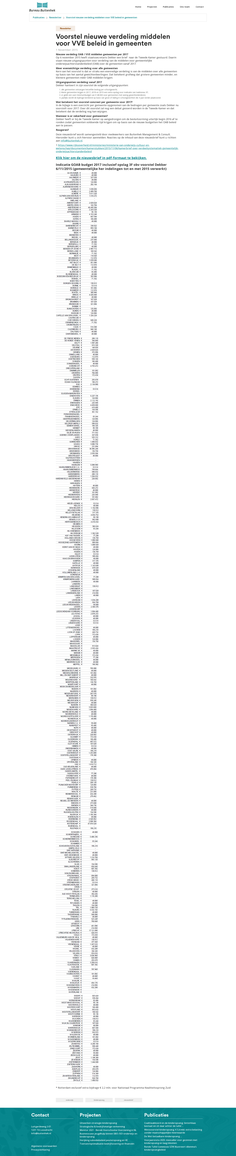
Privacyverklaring (40, 1149)
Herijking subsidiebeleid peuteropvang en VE (104, 1140)
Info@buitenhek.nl (41, 1133)
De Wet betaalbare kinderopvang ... (163, 1136)
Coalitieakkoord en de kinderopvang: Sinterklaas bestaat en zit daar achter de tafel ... (170, 1124)
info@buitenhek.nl (71, 140)
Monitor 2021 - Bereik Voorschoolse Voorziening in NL (108, 1130)
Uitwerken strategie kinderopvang (98, 1122)
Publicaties (168, 6)
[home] (42, 6)
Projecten (152, 6)
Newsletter (55, 17)
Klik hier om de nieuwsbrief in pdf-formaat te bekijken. (101, 157)
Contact (200, 6)
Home (138, 6)
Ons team (185, 6)
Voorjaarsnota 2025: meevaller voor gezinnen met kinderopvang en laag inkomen (170, 1142)
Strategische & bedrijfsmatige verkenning (102, 1126)
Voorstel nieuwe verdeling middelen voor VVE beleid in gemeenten (101, 17)
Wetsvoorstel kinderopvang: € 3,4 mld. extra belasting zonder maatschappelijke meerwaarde (173, 1131)
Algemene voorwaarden (44, 1146)
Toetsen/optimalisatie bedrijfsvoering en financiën (107, 1143)
